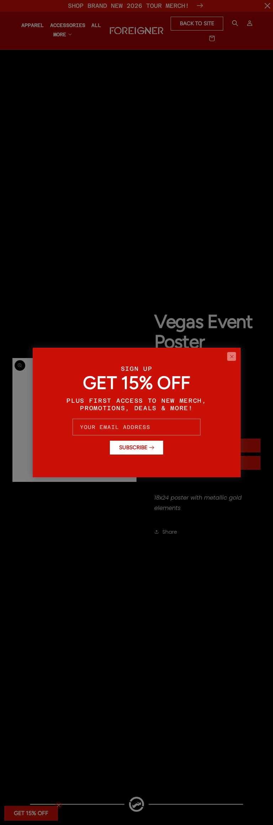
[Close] (231, 356)
